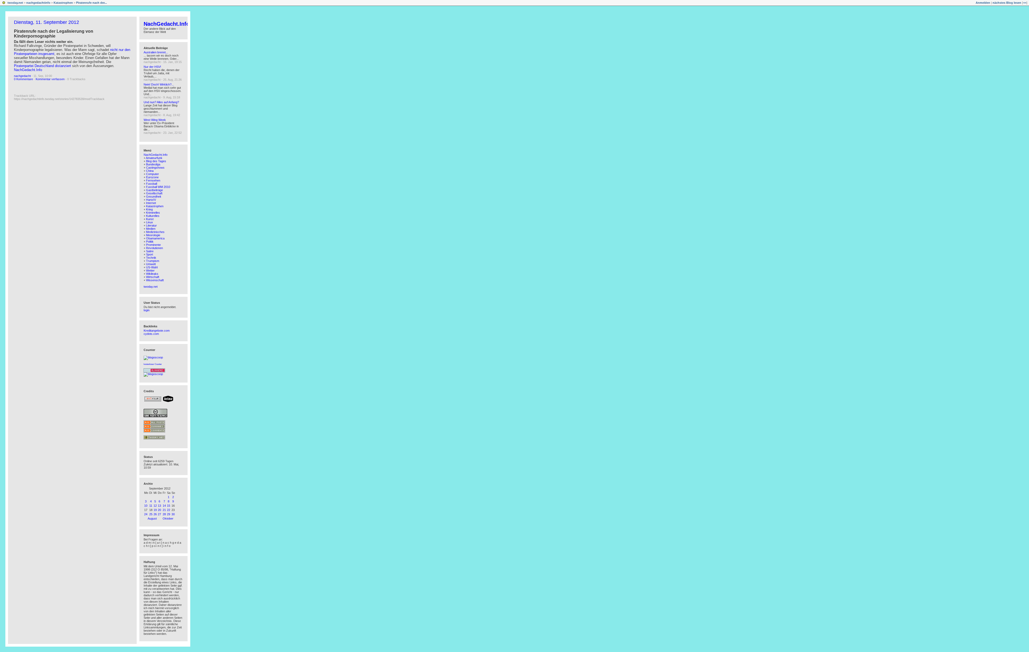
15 (168, 505)
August (152, 518)
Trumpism (152, 260)
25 (150, 514)
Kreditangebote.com (157, 330)
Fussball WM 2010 (158, 186)
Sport (149, 254)
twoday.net (15, 2)
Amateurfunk (154, 158)
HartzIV (151, 199)
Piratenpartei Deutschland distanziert (42, 66)
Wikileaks (152, 273)
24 (145, 514)
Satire (150, 251)
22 (168, 510)
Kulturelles (152, 215)
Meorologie (153, 235)
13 (159, 505)
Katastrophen (63, 2)
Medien (150, 228)
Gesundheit (153, 196)
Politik (150, 241)
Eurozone (152, 177)
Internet (151, 203)
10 (145, 505)
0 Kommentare (23, 79)
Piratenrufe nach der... (91, 2)
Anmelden (983, 2)
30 (173, 514)
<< (1024, 2)
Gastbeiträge (154, 190)
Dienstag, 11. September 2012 (46, 22)
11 (150, 505)
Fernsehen (153, 180)
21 (164, 510)
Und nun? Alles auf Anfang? (161, 102)
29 (168, 514)
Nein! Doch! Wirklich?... (159, 84)
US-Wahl (152, 267)
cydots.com (151, 333)
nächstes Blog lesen (1007, 2)
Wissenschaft (155, 280)
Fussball (151, 183)
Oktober (168, 518)
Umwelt (151, 264)
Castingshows (155, 167)
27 (159, 514)
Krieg (149, 209)
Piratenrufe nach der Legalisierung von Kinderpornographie (53, 33)
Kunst (150, 219)
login (147, 310)
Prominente (153, 244)
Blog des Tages (156, 161)
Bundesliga (153, 164)
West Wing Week (155, 119)
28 (164, 514)
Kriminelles (153, 212)
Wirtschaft (152, 277)
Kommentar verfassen (50, 79)
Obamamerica (155, 238)
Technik (151, 257)
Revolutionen (154, 248)
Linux (149, 222)
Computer (152, 174)
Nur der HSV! (152, 66)
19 (155, 510)
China (150, 170)
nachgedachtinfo (38, 2)
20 (159, 510)
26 (155, 514)
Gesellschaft (154, 193)
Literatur (151, 225)
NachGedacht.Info (28, 70)
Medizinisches (155, 232)
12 (155, 505)
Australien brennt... (156, 52)
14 (164, 505)
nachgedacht (22, 75)
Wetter (150, 270)
